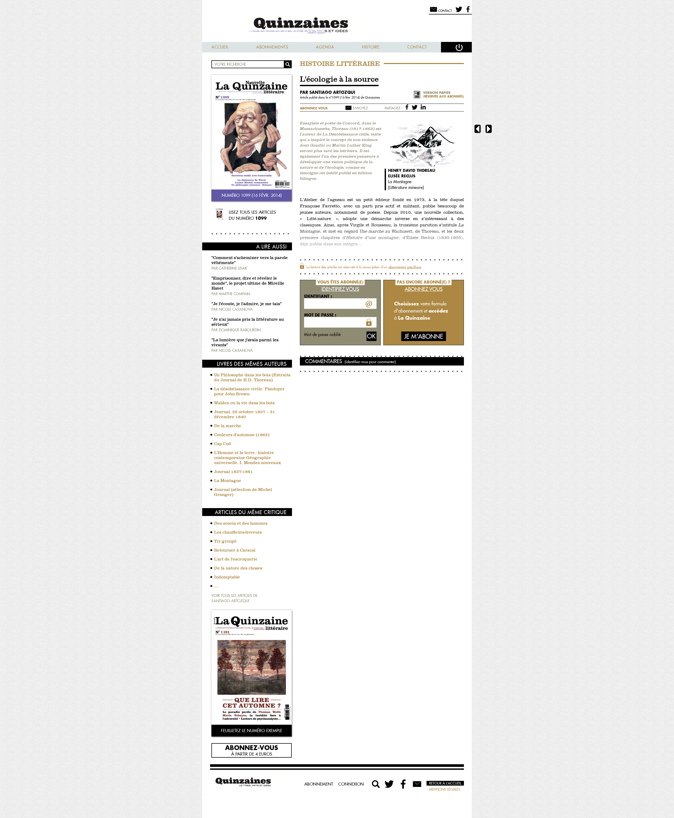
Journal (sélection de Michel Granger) (243, 492)
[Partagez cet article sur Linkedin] (423, 107)
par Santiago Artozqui (327, 92)
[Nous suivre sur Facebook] (467, 11)
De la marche (227, 426)
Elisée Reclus (401, 175)
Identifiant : (318, 296)
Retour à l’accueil (445, 783)
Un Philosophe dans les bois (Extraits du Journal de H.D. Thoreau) (252, 377)
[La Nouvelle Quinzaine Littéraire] (337, 25)
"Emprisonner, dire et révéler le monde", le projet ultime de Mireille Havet (247, 283)
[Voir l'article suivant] (488, 129)
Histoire (371, 47)
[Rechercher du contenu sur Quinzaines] (375, 784)
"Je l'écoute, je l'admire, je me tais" (246, 304)
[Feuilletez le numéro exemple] (251, 668)
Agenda (325, 47)
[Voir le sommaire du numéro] (251, 133)
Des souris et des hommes (240, 524)
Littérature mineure (406, 187)
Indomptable (227, 577)
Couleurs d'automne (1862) (241, 435)
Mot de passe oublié (322, 334)
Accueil (220, 47)
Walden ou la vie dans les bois (244, 403)
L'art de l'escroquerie (235, 559)
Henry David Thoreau (411, 170)
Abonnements (272, 47)
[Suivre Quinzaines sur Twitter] (389, 784)
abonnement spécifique (404, 267)
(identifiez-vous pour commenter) (370, 361)
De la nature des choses (238, 568)
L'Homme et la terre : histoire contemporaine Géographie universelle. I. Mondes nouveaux (247, 458)
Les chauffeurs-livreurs (238, 532)
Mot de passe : (320, 315)
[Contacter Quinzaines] (417, 784)
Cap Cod (222, 444)
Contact (417, 47)
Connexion (351, 784)
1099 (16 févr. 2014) (346, 97)
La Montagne (227, 481)
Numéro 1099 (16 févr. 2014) (252, 195)
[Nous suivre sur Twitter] (458, 11)
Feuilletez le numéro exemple (251, 730)
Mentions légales (444, 789)
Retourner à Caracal (234, 550)
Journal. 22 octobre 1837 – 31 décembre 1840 (244, 414)
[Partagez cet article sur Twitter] (415, 107)
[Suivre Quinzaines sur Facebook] (403, 784)
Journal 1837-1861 (233, 472)
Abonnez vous (314, 108)
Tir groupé (225, 541)
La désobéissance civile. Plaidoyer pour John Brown (249, 391)
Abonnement (318, 784)
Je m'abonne (423, 336)
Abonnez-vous (251, 747)
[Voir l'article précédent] (477, 129)
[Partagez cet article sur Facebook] (408, 107)
